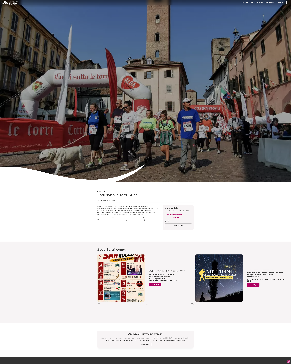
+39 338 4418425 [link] (173, 217)
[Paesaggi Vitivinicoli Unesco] (9, 3)
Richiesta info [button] (145, 344)
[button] (288, 2)
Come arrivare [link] (178, 225)
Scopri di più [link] (155, 284)
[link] (251, 2)
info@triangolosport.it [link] (174, 214)
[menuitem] (251, 2)
